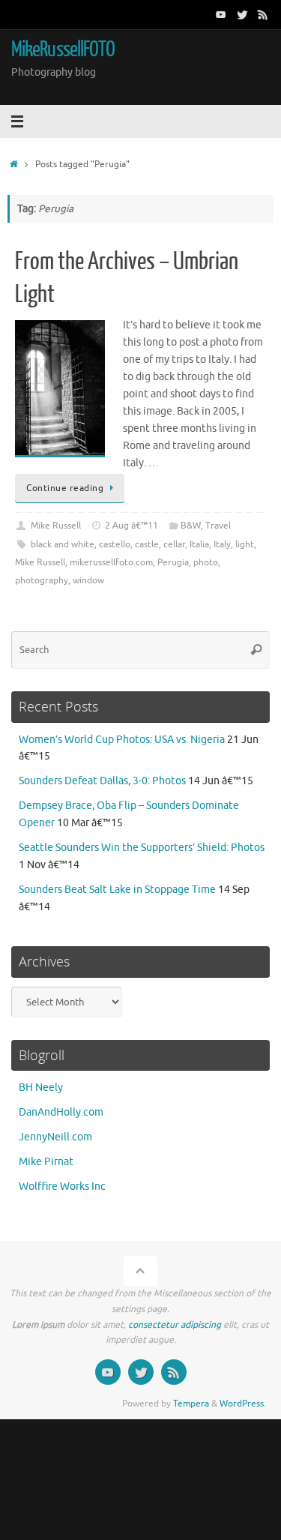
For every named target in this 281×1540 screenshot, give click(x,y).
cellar (174, 544)
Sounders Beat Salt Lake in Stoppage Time (117, 889)
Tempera (191, 1404)
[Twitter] (242, 14)
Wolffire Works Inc (62, 1186)
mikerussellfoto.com (111, 562)
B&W (191, 526)
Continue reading (64, 488)
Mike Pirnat (46, 1161)
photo (205, 562)
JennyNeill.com (55, 1137)
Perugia (173, 562)
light (244, 544)
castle (147, 544)
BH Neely (41, 1087)
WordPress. (243, 1404)
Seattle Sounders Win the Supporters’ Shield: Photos (142, 847)
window (88, 580)
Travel (218, 526)
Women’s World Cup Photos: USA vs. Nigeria (122, 739)
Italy (222, 544)
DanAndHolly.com (61, 1112)
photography (41, 580)
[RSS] (263, 14)
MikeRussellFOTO (63, 49)
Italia (199, 544)
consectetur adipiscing (174, 1325)
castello (114, 544)
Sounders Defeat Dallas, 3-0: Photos (102, 780)
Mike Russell (56, 526)
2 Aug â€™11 (131, 526)
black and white (62, 544)
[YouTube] (221, 14)
